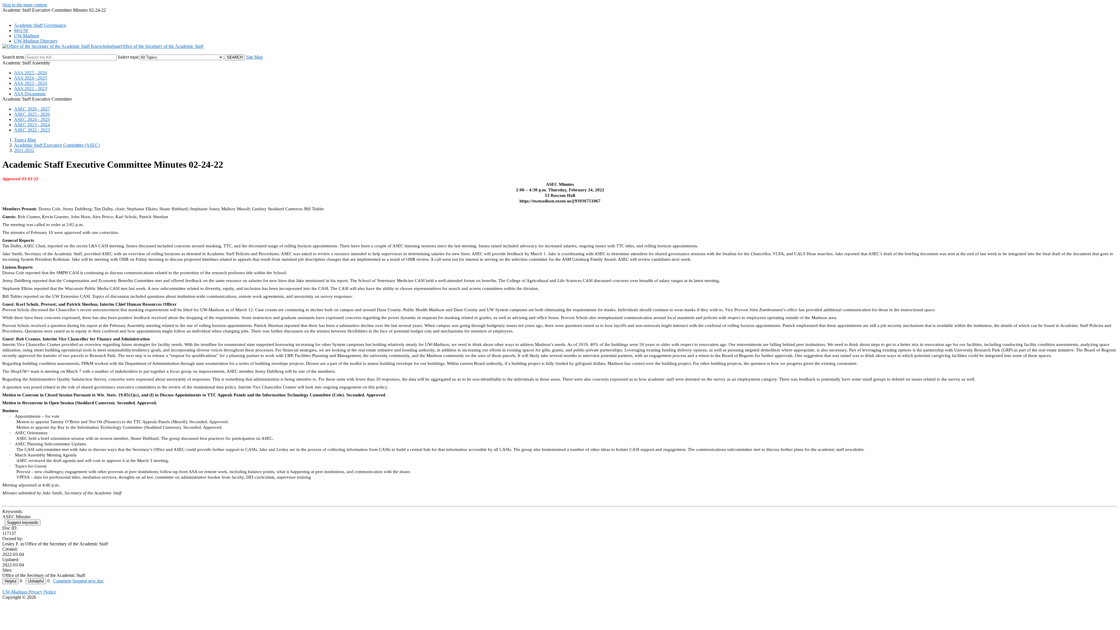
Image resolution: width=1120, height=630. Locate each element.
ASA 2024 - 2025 (30, 78)
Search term (13, 57)
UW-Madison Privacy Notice (29, 591)
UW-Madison (26, 35)
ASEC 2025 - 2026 (32, 114)
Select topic (128, 57)
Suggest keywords (22, 522)
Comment (62, 580)
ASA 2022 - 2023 (30, 88)
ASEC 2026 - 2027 (32, 108)
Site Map (254, 57)
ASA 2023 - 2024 (30, 83)
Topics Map (25, 139)
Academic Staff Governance (40, 25)
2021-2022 (24, 150)
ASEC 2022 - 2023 (32, 129)
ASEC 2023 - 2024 (32, 124)
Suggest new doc (88, 580)
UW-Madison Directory (36, 40)
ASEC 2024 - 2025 (32, 119)
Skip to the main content (24, 4)
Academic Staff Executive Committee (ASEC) (57, 145)
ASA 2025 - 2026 (30, 72)
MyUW (21, 30)
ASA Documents (30, 93)
